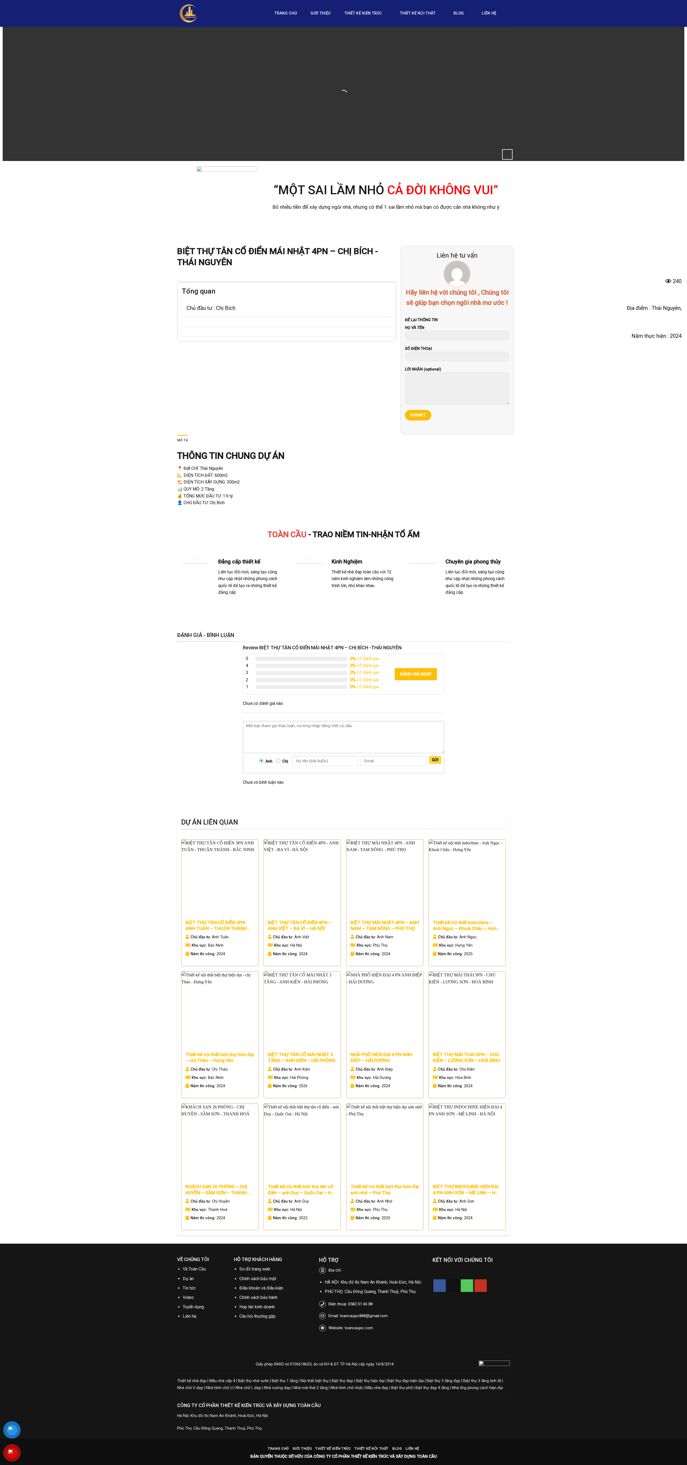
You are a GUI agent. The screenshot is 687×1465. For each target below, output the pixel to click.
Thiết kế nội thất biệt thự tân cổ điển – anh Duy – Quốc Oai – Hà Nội (301, 1190)
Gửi (435, 760)
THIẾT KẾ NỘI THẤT (418, 13)
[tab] (182, 440)
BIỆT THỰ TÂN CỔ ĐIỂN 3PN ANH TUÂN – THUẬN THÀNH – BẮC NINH (218, 926)
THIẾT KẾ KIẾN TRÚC (363, 13)
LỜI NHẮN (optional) (423, 369)
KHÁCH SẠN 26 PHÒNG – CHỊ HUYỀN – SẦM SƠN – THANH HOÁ (216, 1190)
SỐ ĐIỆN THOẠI (418, 348)
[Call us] (467, 1285)
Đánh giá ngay (416, 674)
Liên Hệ (489, 13)
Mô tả (182, 440)
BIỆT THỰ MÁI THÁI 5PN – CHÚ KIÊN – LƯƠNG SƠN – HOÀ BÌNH (466, 1057)
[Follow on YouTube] (480, 1285)
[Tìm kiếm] (507, 13)
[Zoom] (507, 154)
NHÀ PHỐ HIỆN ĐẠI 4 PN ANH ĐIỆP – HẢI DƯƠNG (381, 1057)
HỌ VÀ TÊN (414, 327)
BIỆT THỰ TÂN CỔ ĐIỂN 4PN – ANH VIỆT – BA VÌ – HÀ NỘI (299, 925)
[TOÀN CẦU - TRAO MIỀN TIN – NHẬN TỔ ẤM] (217, 13)
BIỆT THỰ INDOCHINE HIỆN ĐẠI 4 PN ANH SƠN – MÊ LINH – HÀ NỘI (465, 1190)
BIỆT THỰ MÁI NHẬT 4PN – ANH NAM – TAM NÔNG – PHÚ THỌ (384, 925)
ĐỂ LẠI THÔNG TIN (421, 320)
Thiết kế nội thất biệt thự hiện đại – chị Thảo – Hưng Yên (219, 1057)
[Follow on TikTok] (453, 1285)
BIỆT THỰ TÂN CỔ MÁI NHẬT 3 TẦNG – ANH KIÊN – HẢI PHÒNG (301, 1057)
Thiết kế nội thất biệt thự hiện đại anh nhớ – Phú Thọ (384, 1189)
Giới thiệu (320, 13)
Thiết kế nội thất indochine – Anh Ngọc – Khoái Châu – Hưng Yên (466, 926)
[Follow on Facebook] (439, 1285)
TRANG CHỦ (286, 13)
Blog (459, 13)
